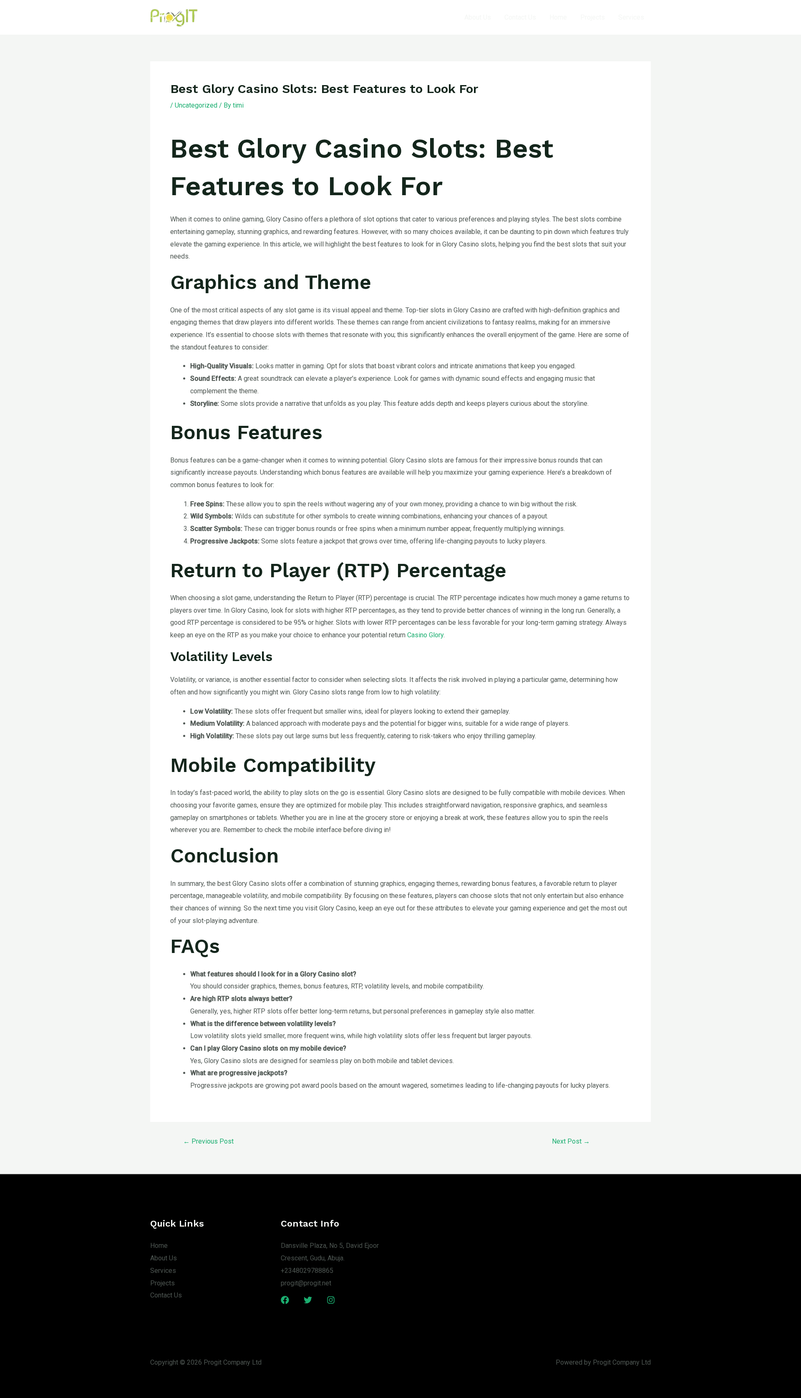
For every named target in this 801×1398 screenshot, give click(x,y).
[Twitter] (308, 1300)
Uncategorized (196, 105)
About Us (477, 17)
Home (558, 17)
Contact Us (520, 17)
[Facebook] (285, 1300)
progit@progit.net (306, 1283)
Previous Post (208, 1141)
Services (631, 17)
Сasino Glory (425, 635)
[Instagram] (331, 1300)
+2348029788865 (307, 1271)
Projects (592, 17)
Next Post (571, 1141)
